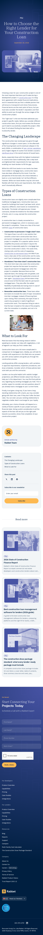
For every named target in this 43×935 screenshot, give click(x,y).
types (10, 228)
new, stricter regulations (32, 148)
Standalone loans (19, 278)
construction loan (25, 98)
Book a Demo (9, 765)
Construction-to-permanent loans (16, 253)
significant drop (7, 153)
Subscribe (21, 501)
